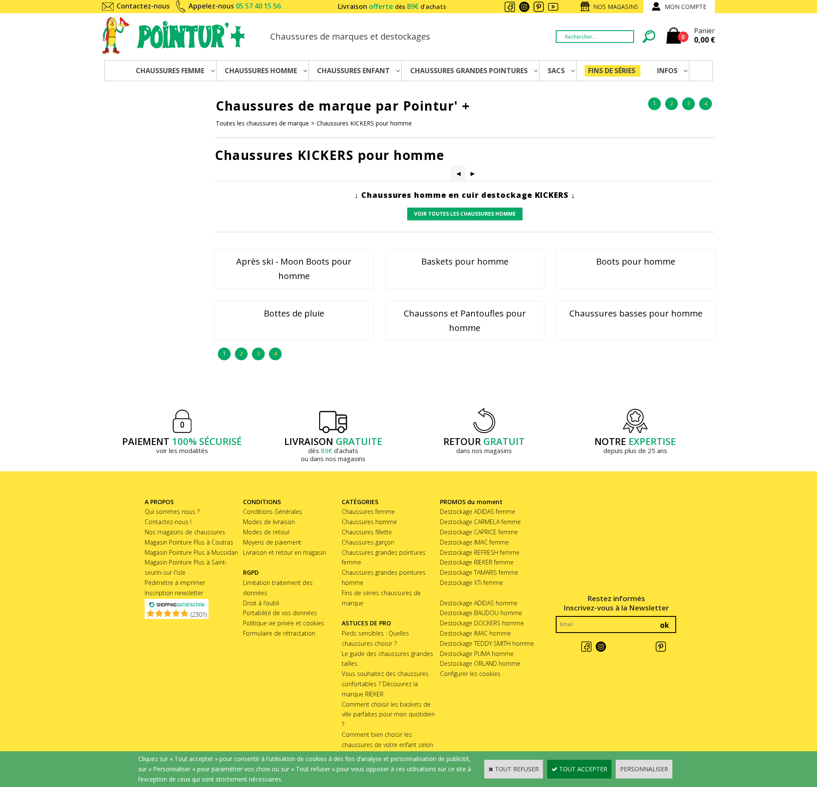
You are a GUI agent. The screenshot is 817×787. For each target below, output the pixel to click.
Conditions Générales (272, 512)
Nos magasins (615, 7)
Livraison (392, 6)
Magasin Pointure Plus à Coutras (189, 542)
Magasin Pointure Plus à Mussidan (191, 552)
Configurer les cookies (470, 674)
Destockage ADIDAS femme (477, 512)
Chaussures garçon (368, 542)
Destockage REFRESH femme (480, 552)
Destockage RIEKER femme (477, 562)
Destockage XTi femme (471, 583)
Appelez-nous (235, 6)
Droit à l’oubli (261, 603)
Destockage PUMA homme (477, 654)
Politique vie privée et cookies (283, 623)
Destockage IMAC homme (475, 633)
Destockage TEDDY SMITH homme (487, 643)
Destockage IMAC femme (474, 542)
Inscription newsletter (174, 593)
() (199, 614)
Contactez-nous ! (168, 522)
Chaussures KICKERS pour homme (364, 123)
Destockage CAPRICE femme (479, 532)
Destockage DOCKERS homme (482, 623)
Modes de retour (266, 532)
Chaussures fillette (367, 532)
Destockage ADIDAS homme (478, 603)
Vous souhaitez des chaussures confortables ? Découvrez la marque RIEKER (385, 684)
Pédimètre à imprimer (175, 583)
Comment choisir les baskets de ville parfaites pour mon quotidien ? (388, 714)
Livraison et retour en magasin (284, 552)
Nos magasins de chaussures (185, 532)
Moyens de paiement (272, 542)
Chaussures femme (368, 512)
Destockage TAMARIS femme (479, 572)
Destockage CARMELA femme (480, 522)
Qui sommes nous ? (172, 512)
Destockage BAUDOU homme (481, 613)
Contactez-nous (143, 6)
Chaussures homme (369, 522)
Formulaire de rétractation (279, 633)
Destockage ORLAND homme (480, 663)
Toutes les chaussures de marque (262, 123)
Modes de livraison (269, 522)
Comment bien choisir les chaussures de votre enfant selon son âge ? (387, 744)
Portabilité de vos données (280, 613)
